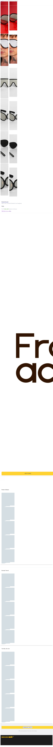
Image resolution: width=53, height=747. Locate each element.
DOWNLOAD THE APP (27, 727)
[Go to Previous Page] (1, 2)
